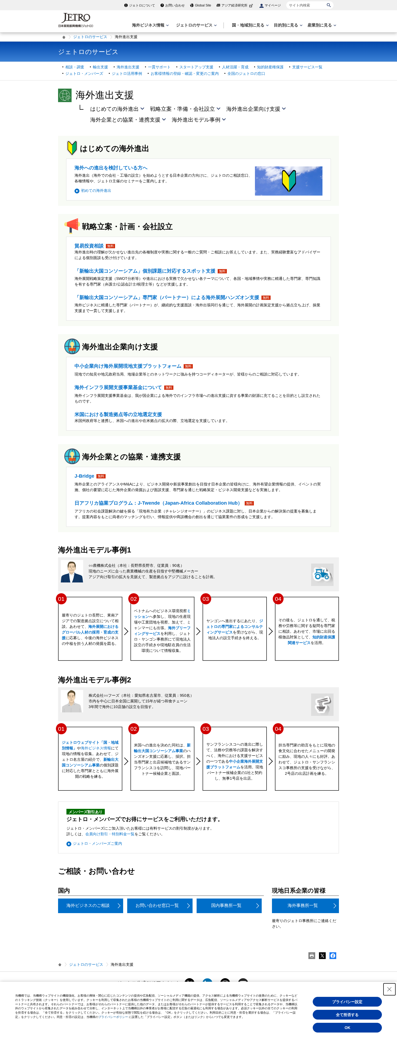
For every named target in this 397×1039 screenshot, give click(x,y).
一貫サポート (159, 67)
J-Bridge (84, 476)
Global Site (203, 5)
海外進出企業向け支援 (253, 109)
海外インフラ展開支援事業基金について (118, 387)
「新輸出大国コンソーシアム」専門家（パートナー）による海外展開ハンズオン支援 (167, 297)
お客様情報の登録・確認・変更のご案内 (185, 73)
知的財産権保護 (270, 67)
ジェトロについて (142, 5)
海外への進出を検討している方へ (111, 167)
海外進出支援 (128, 67)
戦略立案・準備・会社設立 (182, 109)
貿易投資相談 (89, 246)
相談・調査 (74, 67)
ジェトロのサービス (90, 37)
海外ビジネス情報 (96, 748)
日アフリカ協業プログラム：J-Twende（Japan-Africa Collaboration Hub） (159, 503)
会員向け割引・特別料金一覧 (109, 834)
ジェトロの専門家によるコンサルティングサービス (234, 626)
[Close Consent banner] (389, 989)
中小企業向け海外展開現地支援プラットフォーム (128, 366)
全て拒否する (347, 1015)
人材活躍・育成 (235, 67)
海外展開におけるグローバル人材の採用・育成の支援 (90, 632)
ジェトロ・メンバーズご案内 (97, 843)
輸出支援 (100, 67)
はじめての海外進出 (114, 109)
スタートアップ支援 (196, 67)
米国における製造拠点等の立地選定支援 (118, 414)
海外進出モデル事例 (196, 120)
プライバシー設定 (347, 1002)
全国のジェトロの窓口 (246, 73)
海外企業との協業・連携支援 (125, 120)
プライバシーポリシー (113, 1016)
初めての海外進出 (96, 190)
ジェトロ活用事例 (127, 73)
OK (347, 1027)
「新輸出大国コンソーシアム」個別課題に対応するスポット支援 (145, 271)
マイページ (273, 5)
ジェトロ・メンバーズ (84, 73)
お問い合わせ (175, 5)
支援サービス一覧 (307, 67)
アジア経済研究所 (234, 5)
